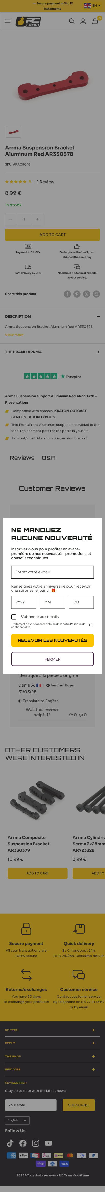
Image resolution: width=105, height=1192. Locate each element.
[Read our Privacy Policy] (91, 625)
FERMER (52, 659)
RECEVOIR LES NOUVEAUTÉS (52, 640)
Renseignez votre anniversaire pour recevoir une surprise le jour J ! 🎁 (51, 588)
